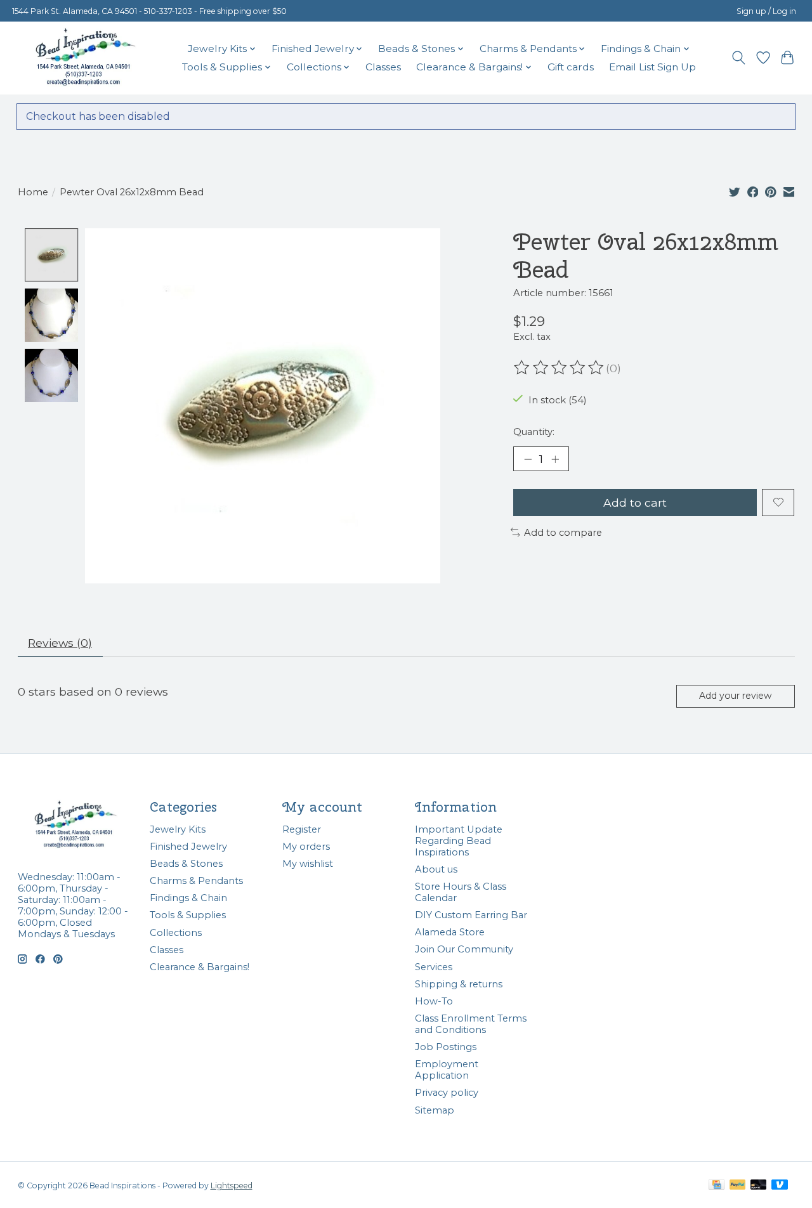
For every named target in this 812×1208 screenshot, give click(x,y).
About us (436, 869)
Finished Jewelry (188, 846)
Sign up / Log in (766, 11)
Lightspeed (231, 1185)
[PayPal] (738, 1185)
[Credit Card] (716, 1185)
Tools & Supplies (188, 915)
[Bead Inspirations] (85, 57)
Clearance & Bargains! (199, 967)
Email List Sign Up (652, 67)
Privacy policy (446, 1092)
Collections (176, 932)
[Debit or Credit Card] (758, 1185)
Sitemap (434, 1110)
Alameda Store (450, 932)
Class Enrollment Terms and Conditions (471, 1024)
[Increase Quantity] (555, 459)
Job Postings (445, 1047)
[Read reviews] (559, 368)
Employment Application (446, 1069)
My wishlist (307, 863)
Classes (383, 67)
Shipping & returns (458, 984)
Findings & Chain (188, 898)
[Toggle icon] (738, 57)
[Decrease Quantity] (528, 459)
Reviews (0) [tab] (60, 642)
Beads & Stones (186, 863)
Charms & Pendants (196, 881)
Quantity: (533, 432)
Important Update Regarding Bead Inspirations (458, 841)
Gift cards (570, 67)
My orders (306, 846)
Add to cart (635, 502)
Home (33, 192)
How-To (434, 1001)
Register (301, 829)
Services (433, 967)
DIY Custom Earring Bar (471, 915)
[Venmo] (779, 1185)
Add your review (735, 695)
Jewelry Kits (178, 829)
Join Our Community (464, 949)
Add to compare (563, 532)
